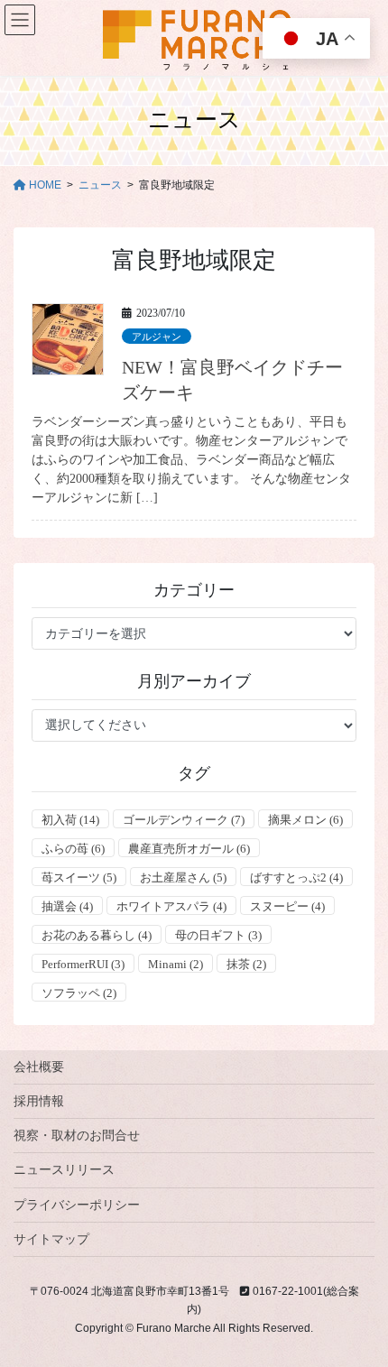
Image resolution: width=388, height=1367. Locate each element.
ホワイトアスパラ (171, 906)
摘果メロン (305, 820)
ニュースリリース (64, 1169)
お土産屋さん (183, 877)
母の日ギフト (218, 935)
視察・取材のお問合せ (77, 1135)
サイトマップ (51, 1239)
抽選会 (67, 906)
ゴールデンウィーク (184, 820)
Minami (175, 964)
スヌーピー (287, 906)
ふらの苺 (73, 848)
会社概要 (39, 1066)
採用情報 (39, 1101)
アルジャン (156, 336)
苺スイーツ (79, 877)
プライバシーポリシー (77, 1204)
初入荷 (70, 820)
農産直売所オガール (189, 848)
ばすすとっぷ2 (296, 877)
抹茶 (246, 964)
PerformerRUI (83, 964)
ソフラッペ (79, 993)
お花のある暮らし (97, 935)
